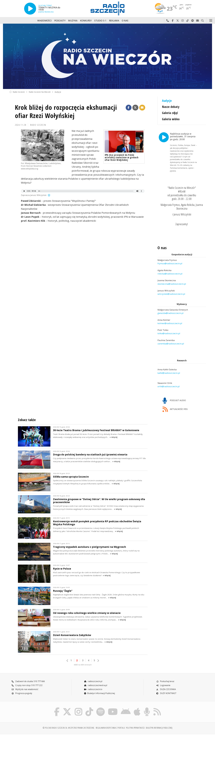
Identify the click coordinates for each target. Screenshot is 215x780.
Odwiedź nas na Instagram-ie (182, 20)
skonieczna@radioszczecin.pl (172, 283)
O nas (125, 20)
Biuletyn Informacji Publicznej (101, 693)
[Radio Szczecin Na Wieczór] (107, 56)
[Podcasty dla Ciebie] (147, 708)
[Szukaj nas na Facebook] (57, 708)
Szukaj (202, 20)
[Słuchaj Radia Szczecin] (30, 9)
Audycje (58, 92)
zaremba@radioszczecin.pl (171, 343)
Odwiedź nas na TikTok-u (187, 20)
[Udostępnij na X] (135, 108)
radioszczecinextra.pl (97, 685)
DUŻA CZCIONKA (168, 689)
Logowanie (165, 685)
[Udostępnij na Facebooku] (129, 108)
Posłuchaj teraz (167, 681)
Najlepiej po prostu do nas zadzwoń (167, 20)
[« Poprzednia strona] (67, 660)
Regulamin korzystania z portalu (110, 727)
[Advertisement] (33, 755)
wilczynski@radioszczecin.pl (171, 293)
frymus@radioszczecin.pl (170, 263)
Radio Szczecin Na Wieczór (40, 92)
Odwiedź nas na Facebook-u (172, 20)
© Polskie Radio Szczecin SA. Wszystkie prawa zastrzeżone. (69, 727)
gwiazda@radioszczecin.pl (171, 313)
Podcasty (60, 20)
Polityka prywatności (135, 727)
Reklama (114, 20)
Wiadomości (44, 20)
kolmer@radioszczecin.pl (170, 323)
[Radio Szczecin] (107, 8)
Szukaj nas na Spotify (192, 20)
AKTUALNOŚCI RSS (178, 409)
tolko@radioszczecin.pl (169, 333)
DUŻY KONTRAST (168, 693)
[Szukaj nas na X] (67, 708)
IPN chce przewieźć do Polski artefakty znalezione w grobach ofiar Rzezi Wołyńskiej (121, 157)
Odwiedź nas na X (177, 20)
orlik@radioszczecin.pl (169, 386)
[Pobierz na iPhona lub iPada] (137, 708)
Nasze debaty (170, 107)
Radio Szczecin (19, 92)
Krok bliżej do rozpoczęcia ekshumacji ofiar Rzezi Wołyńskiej (66, 111)
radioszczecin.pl (94, 681)
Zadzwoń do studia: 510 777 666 (30, 681)
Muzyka (72, 20)
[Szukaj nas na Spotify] (100, 708)
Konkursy (86, 20)
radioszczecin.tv (94, 689)
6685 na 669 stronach (83, 665)
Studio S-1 (100, 20)
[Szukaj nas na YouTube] (112, 708)
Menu (211, 20)
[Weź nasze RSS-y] (157, 708)
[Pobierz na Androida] (125, 708)
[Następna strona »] (98, 660)
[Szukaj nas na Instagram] (78, 708)
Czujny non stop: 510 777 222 (28, 685)
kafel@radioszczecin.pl (169, 373)
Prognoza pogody (23, 693)
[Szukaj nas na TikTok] (89, 708)
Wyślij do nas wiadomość (197, 20)
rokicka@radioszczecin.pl (170, 273)
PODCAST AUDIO (177, 400)
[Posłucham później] (48, 195)
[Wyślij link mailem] (142, 108)
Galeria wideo (171, 119)
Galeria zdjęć (170, 113)
